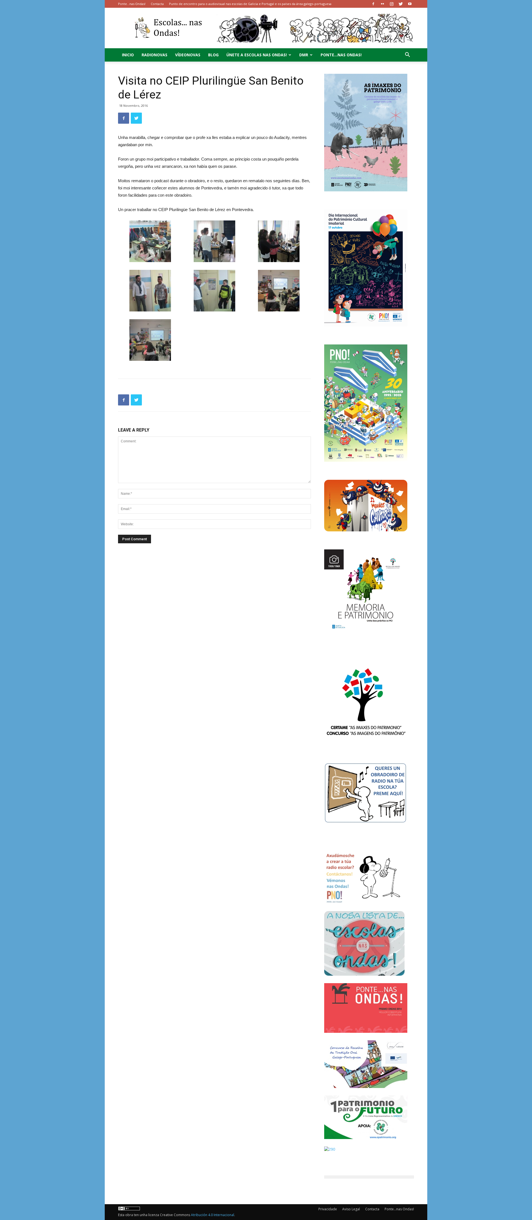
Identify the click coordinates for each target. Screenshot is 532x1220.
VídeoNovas (187, 54)
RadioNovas (154, 54)
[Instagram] (391, 4)
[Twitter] (401, 4)
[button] (407, 55)
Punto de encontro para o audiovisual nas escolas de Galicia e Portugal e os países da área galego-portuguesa (250, 4)
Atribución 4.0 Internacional (212, 1215)
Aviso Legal (351, 1209)
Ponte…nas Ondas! (131, 4)
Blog (213, 54)
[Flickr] (382, 4)
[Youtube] (410, 4)
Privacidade (327, 1209)
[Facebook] (373, 4)
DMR (303, 54)
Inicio (128, 54)
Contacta (157, 4)
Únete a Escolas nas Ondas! (256, 54)
